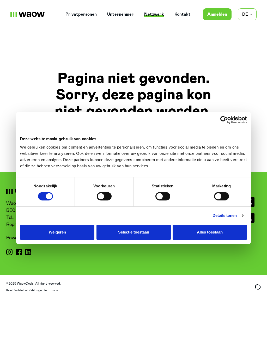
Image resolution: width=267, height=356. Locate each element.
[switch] (104, 196)
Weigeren (57, 232)
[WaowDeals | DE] (27, 14)
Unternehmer (120, 14)
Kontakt (182, 14)
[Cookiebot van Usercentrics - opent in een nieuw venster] (224, 120)
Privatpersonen (81, 14)
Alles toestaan (210, 232)
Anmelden (217, 14)
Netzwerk (154, 14)
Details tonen (225, 215)
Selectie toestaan (133, 232)
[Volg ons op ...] (9, 252)
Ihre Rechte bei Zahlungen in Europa (32, 290)
